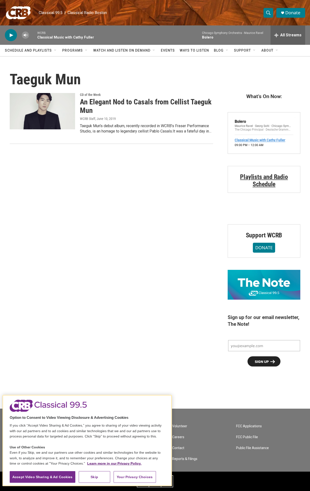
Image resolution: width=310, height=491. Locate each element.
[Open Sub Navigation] (55, 50)
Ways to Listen (194, 50)
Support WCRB (264, 235)
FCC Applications (249, 426)
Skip (94, 477)
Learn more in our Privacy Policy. (114, 463)
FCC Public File (247, 437)
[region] (87, 440)
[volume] (25, 35)
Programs (72, 50)
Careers (178, 437)
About (267, 50)
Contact (178, 448)
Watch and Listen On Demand (121, 50)
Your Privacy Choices (135, 477)
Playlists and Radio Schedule (264, 180)
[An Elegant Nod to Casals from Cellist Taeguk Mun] (42, 111)
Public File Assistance (252, 448)
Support (242, 50)
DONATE (264, 247)
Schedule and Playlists (28, 50)
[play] (11, 35)
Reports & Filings (184, 459)
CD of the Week (90, 95)
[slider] (33, 35)
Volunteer (179, 426)
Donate (292, 12)
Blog (219, 50)
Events (168, 50)
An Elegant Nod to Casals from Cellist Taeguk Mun (145, 106)
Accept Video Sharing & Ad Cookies (42, 477)
